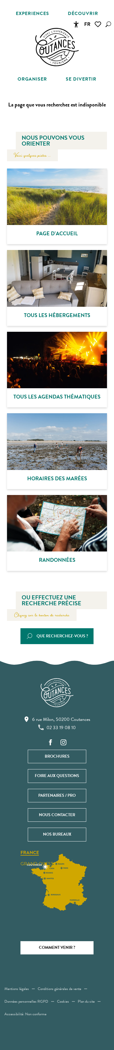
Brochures (57, 756)
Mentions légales (16, 989)
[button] (108, 24)
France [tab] (29, 853)
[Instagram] (63, 743)
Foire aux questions (57, 776)
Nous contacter (57, 815)
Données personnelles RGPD (26, 1001)
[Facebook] (50, 743)
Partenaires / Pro (57, 795)
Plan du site (86, 1001)
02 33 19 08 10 (61, 727)
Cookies (63, 1001)
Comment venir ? (57, 947)
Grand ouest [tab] (36, 863)
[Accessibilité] (76, 24)
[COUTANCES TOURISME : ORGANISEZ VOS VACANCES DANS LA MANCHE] (57, 47)
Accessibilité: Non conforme (25, 1014)
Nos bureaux (57, 834)
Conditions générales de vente (59, 989)
